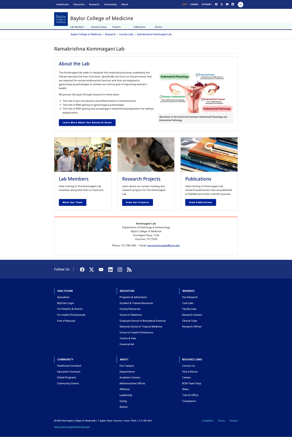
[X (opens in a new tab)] (222, 4)
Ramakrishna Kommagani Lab (154, 34)
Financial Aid (127, 344)
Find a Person (190, 371)
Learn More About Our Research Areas (87, 122)
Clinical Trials (189, 320)
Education (79, 4)
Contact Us (188, 365)
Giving (123, 401)
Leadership (126, 395)
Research (94, 4)
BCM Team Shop (191, 383)
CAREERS (194, 4)
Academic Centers (130, 377)
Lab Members (77, 26)
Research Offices (192, 326)
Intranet (233, 420)
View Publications (200, 202)
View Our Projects (137, 202)
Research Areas (99, 26)
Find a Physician (66, 320)
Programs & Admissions (133, 297)
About (124, 4)
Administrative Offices (132, 383)
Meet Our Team (73, 202)
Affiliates (125, 389)
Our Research (190, 297)
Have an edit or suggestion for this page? (72, 427)
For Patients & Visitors (70, 309)
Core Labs (187, 303)
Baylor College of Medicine (86, 34)
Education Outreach (68, 371)
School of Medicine (131, 314)
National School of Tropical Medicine (141, 326)
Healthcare (62, 4)
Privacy (221, 420)
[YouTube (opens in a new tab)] (227, 4)
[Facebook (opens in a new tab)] (216, 4)
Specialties (63, 297)
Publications (140, 26)
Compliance (189, 401)
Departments (127, 371)
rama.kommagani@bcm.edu (163, 245)
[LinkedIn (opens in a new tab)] (232, 4)
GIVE (184, 4)
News (185, 389)
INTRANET (207, 4)
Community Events (68, 383)
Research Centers (192, 314)
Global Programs (66, 377)
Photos (158, 26)
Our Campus (127, 365)
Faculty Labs (126, 34)
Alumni (124, 407)
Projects (116, 26)
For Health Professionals (71, 314)
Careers (186, 377)
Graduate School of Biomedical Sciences (143, 320)
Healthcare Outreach (69, 365)
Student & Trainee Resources (136, 303)
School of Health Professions (136, 332)
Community (110, 4)
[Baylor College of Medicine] (61, 19)
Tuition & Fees (128, 338)
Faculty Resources (130, 309)
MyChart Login (65, 303)
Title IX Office (190, 395)
